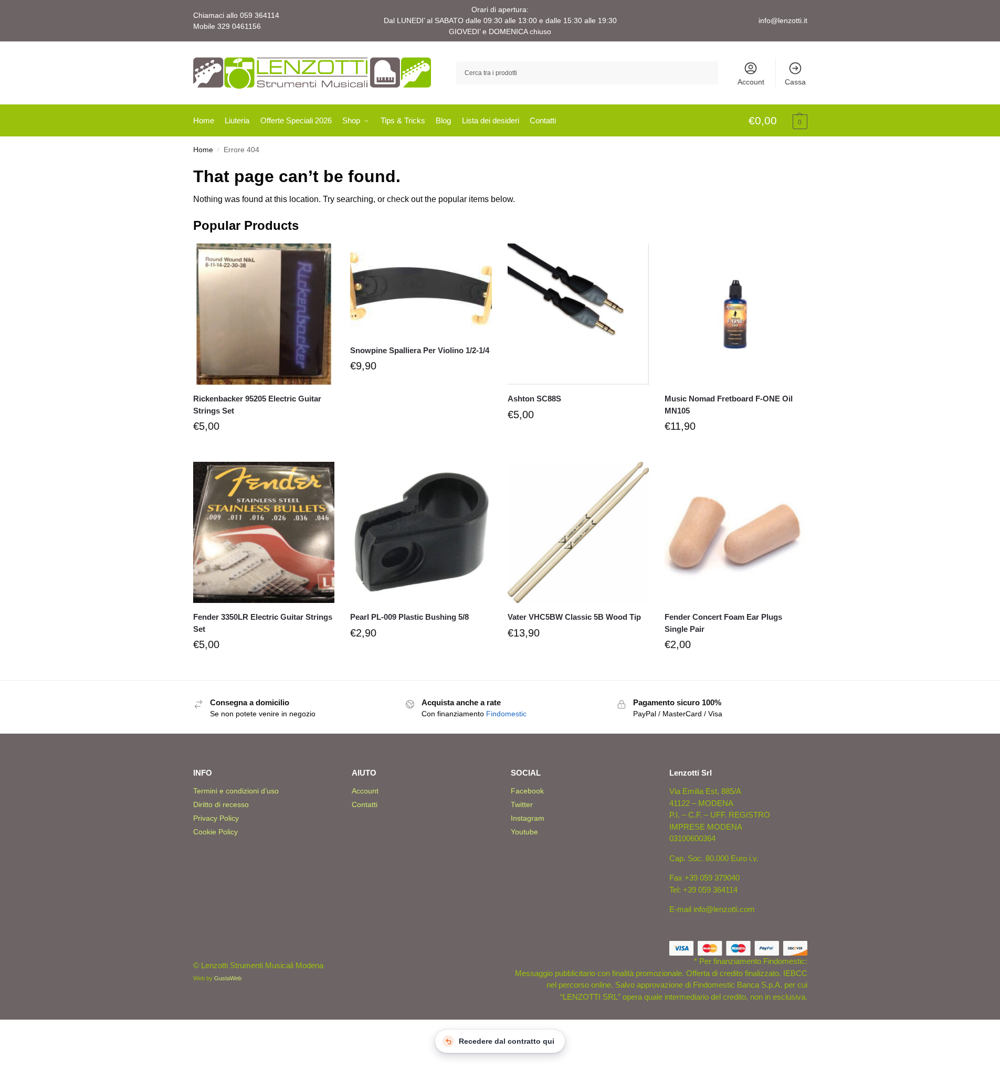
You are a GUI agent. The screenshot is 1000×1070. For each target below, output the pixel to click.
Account (751, 82)
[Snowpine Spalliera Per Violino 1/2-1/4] (421, 289)
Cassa (795, 82)
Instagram (527, 818)
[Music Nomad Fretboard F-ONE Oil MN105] (735, 314)
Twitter (522, 804)
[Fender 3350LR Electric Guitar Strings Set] (264, 532)
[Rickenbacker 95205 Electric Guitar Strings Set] (264, 314)
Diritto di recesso (221, 804)
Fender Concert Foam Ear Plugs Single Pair (723, 622)
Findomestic (506, 713)
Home (203, 150)
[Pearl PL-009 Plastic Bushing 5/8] (421, 532)
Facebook (527, 791)
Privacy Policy (216, 818)
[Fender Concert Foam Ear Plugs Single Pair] (735, 532)
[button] (778, 121)
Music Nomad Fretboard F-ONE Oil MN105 (729, 404)
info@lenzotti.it (783, 20)
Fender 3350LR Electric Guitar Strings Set (262, 622)
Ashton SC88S (534, 398)
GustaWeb (227, 978)
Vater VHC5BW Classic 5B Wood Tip (574, 616)
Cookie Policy (215, 832)
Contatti (364, 804)
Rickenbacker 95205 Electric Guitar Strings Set (257, 404)
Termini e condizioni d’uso (236, 791)
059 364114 (259, 15)
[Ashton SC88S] (578, 314)
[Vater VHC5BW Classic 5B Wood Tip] (578, 532)
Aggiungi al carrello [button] (263, 451)
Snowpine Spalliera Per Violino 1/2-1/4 (419, 350)
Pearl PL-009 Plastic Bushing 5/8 (409, 616)
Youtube (524, 832)
